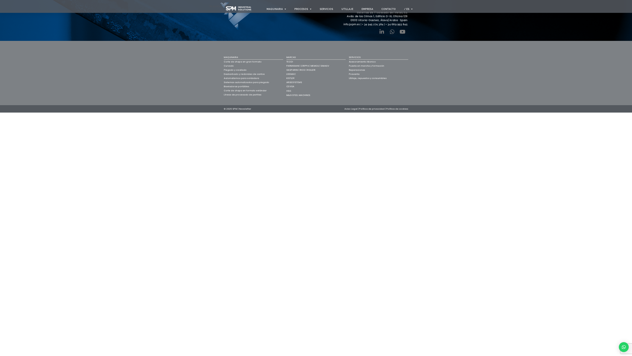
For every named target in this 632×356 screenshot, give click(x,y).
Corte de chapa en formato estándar (245, 90)
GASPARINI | (293, 70)
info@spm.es (352, 24)
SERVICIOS (326, 9)
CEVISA (290, 86)
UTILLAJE (347, 9)
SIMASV (324, 65)
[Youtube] (402, 32)
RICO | (303, 70)
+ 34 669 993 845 (397, 24)
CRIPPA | (305, 65)
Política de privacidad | (372, 108)
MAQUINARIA (275, 9)
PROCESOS (301, 9)
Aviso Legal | (351, 108)
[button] (624, 347)
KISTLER (290, 78)
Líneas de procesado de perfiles (243, 94)
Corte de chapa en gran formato (243, 61)
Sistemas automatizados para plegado (246, 82)
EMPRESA (367, 9)
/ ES (406, 9)
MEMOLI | (315, 65)
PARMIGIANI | (293, 65)
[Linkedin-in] (382, 32)
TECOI (289, 61)
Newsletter (245, 108)
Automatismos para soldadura (241, 78)
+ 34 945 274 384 (372, 24)
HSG (288, 91)
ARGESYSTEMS (294, 82)
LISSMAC (291, 74)
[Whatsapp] (392, 32)
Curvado (229, 65)
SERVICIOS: (355, 57)
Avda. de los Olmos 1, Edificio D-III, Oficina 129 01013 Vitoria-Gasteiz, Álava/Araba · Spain (377, 18)
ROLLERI (311, 70)
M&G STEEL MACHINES (298, 95)
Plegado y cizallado (235, 70)
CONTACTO (389, 9)
